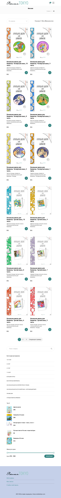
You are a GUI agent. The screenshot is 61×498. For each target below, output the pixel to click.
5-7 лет (8, 368)
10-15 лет (9, 359)
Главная (49, 11)
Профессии (10, 393)
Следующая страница (35, 339)
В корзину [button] (26, 72)
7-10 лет (9, 372)
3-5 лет (8, 364)
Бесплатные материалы (13, 380)
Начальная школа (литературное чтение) (18, 385)
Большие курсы (11, 376)
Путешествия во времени (13, 397)
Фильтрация (49, 456)
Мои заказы (10, 481)
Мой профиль (10, 478)
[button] (18, 21)
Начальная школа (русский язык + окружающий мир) (21, 389)
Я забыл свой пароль (12, 485)
